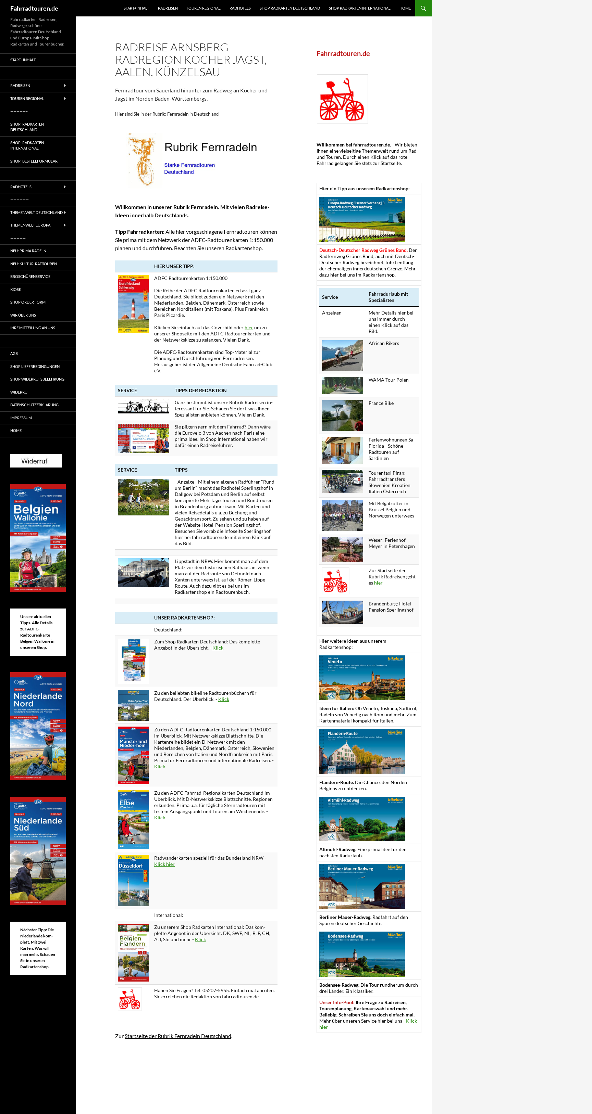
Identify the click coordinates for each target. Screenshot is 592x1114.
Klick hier (164, 864)
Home (405, 8)
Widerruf (19, 392)
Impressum (21, 417)
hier (249, 327)
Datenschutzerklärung (34, 404)
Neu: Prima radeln (28, 250)
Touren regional (204, 8)
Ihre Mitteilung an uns (32, 327)
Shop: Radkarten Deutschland (27, 127)
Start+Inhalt (136, 8)
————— (18, 238)
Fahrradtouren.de (34, 8)
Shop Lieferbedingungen (35, 366)
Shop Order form (28, 302)
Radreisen (168, 8)
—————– (19, 73)
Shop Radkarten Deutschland (290, 8)
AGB (14, 353)
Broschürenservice (30, 276)
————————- (23, 340)
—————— (19, 173)
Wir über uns (23, 315)
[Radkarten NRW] (133, 880)
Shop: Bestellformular (34, 161)
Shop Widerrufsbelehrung (37, 379)
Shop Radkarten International (360, 8)
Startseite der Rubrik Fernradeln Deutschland (178, 1036)
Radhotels (240, 8)
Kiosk (15, 289)
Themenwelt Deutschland (36, 212)
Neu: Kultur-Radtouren (33, 263)
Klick (217, 648)
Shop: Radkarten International (27, 145)
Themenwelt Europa (30, 225)
